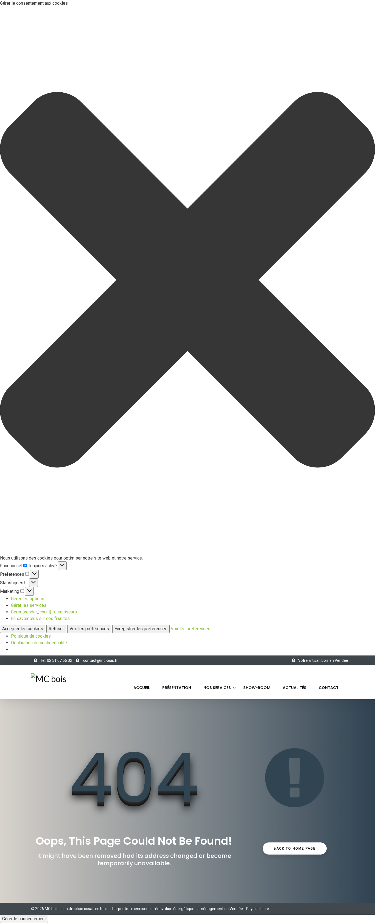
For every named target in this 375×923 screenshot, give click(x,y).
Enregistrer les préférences (140, 628)
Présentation (176, 687)
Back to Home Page (295, 848)
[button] (187, 281)
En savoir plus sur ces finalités (40, 618)
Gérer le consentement (24, 918)
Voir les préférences (89, 628)
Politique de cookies (31, 636)
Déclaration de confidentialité (39, 642)
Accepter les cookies (22, 628)
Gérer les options (27, 598)
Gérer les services (28, 605)
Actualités (294, 687)
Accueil (141, 687)
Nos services (217, 687)
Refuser (56, 628)
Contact (328, 687)
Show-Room (256, 687)
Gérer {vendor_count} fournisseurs (44, 612)
